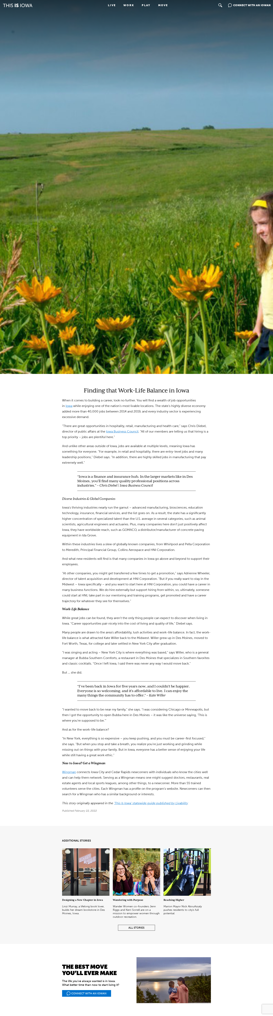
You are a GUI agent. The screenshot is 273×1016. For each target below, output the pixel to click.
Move (163, 5)
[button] (220, 5)
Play (146, 5)
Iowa (69, 406)
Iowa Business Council (122, 431)
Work (128, 5)
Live (112, 5)
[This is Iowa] (17, 5)
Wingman (69, 772)
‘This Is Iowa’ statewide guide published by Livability (151, 803)
